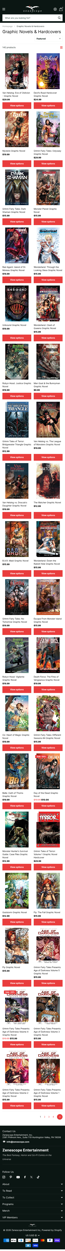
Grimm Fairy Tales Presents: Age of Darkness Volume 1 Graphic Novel (47, 1092)
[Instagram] (3, 1177)
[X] (31, 1177)
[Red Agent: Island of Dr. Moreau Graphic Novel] (16, 245)
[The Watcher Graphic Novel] (48, 481)
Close (32, 1184)
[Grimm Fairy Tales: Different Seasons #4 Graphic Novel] (48, 713)
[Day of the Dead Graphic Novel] (48, 771)
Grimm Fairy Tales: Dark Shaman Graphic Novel (14, 210)
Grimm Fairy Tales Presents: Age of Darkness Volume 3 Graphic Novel (47, 1031)
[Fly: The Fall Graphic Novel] (48, 891)
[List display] (61, 47)
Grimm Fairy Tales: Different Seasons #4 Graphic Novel (47, 736)
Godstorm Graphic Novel (14, 912)
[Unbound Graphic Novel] (16, 303)
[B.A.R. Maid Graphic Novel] (16, 539)
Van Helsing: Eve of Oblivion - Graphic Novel (16, 94)
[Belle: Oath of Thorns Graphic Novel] (16, 771)
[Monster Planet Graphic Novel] (48, 187)
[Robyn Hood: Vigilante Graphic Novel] (16, 655)
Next (60, 1117)
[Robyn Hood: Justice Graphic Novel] (16, 362)
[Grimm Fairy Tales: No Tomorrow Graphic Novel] (16, 597)
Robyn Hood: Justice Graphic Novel (16, 385)
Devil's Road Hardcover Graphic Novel (45, 94)
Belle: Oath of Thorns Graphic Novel (12, 794)
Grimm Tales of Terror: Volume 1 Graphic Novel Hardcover (45, 854)
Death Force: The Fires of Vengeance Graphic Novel (46, 678)
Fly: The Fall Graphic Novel (47, 912)
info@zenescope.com (18, 1141)
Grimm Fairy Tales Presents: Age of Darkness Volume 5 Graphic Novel (47, 970)
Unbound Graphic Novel (14, 325)
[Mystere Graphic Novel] (16, 129)
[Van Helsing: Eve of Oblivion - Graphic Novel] (16, 71)
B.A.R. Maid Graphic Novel (15, 560)
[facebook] (25, 1177)
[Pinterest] (11, 1177)
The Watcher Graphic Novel (47, 502)
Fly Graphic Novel (11, 967)
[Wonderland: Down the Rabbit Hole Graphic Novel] (48, 539)
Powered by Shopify (52, 1230)
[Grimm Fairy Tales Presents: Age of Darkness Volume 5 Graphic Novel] (48, 946)
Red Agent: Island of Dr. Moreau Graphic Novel (14, 268)
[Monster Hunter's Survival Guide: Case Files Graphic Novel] (16, 829)
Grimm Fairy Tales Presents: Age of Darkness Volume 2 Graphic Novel (16, 1092)
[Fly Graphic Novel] (16, 946)
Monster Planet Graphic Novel (45, 210)
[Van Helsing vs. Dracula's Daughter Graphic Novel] (16, 481)
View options (17, 105)
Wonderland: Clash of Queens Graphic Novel (45, 326)
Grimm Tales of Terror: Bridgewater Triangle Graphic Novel (16, 444)
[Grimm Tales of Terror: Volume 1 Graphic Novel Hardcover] (48, 829)
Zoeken (59, 17)
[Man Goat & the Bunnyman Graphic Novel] (48, 362)
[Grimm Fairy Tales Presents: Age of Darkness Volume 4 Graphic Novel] (16, 1007)
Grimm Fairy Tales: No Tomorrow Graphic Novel (14, 620)
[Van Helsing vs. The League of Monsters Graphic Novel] (48, 420)
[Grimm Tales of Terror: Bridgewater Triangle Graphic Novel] (16, 420)
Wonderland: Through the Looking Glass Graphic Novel (48, 268)
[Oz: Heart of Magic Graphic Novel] (16, 713)
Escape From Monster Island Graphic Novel (48, 620)
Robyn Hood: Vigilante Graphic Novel (13, 678)
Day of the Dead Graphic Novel (46, 794)
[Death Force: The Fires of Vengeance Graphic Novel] (48, 655)
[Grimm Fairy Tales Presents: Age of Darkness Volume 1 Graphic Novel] (48, 1068)
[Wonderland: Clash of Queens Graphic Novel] (48, 303)
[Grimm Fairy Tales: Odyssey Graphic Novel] (48, 129)
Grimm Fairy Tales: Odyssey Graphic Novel (47, 152)
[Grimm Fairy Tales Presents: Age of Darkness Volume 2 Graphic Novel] (16, 1068)
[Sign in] (55, 9)
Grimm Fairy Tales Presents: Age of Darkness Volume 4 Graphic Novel (16, 1031)
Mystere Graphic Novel (13, 151)
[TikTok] (38, 1177)
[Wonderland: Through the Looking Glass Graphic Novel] (48, 245)
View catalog (4, 9)
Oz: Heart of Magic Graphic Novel (15, 736)
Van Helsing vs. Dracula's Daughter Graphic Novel (14, 504)
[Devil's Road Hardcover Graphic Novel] (48, 71)
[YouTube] (18, 1177)
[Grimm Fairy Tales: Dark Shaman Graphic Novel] (16, 187)
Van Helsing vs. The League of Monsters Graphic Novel (47, 443)
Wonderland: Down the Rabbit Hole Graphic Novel (47, 562)
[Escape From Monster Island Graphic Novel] (48, 597)
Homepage (7, 26)
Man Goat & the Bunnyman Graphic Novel (47, 385)
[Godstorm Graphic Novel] (16, 891)
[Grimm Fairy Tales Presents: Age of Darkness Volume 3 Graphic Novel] (48, 1007)
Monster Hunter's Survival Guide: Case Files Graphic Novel (15, 854)
